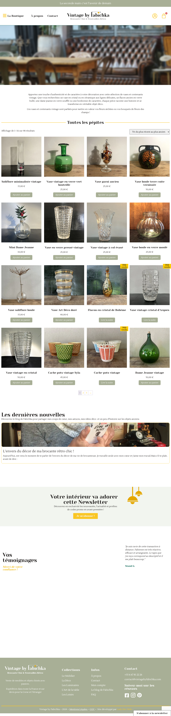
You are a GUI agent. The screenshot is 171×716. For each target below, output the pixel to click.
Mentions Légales (78, 709)
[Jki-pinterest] (139, 695)
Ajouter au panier (21, 194)
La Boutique (15, 15)
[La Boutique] (5, 16)
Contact (52, 15)
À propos (37, 15)
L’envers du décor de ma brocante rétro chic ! (38, 451)
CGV (92, 709)
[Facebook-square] (127, 695)
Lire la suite (107, 320)
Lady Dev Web (124, 709)
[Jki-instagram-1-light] (133, 695)
